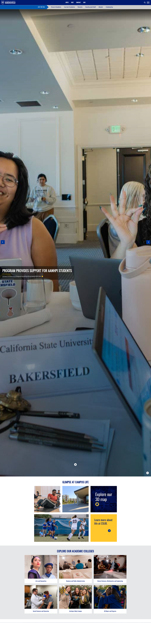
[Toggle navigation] (148, 2)
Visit (72, 2)
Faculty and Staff (90, 7)
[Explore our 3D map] (104, 499)
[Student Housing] (75, 499)
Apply (67, 2)
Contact (78, 2)
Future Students (56, 7)
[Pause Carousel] (147, 473)
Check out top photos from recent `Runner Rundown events (20, 276)
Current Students (69, 7)
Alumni (101, 7)
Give (84, 2)
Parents (80, 7)
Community (109, 7)
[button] (3, 243)
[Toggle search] (144, 2)
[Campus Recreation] (47, 499)
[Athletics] (61, 528)
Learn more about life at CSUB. (103, 521)
